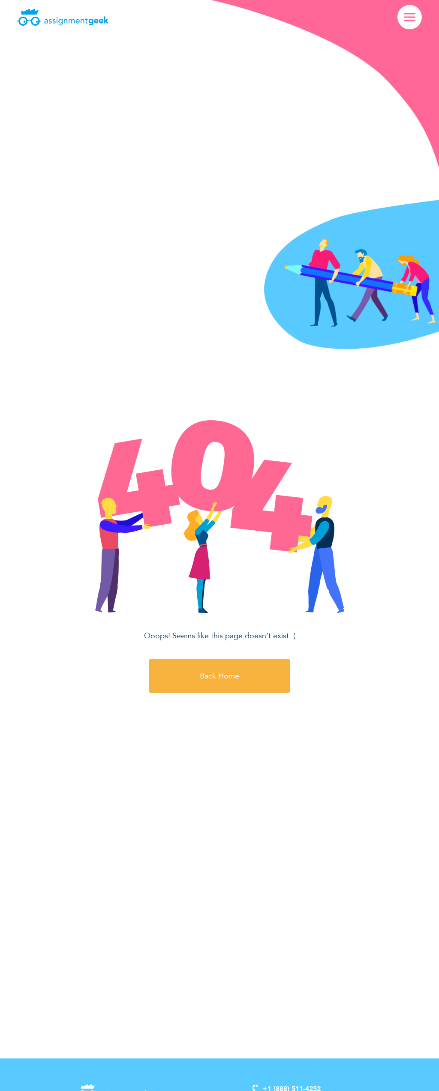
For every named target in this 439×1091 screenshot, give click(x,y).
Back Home (219, 676)
